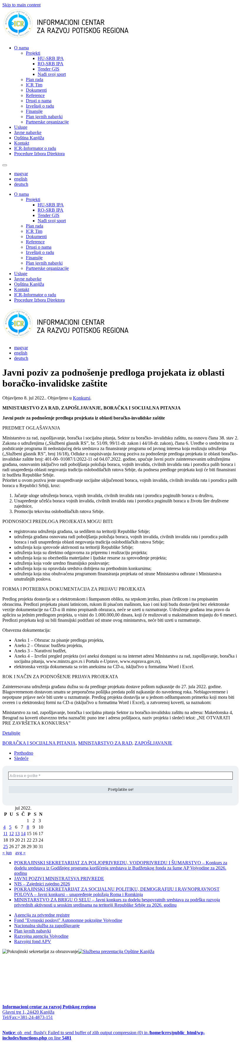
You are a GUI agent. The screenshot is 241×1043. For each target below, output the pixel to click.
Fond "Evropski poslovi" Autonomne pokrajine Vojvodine (68, 920)
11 (5, 833)
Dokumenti (36, 90)
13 (17, 833)
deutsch (21, 184)
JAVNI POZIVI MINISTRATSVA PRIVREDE (59, 878)
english (20, 178)
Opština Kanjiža (29, 137)
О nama (21, 47)
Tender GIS (48, 68)
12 (11, 833)
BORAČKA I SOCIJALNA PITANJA (39, 743)
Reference (35, 95)
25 (5, 846)
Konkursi (81, 397)
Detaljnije (11, 733)
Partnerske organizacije (47, 121)
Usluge (20, 127)
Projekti (33, 53)
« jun (7, 852)
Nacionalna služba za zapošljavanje (47, 925)
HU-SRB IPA (51, 58)
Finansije (34, 111)
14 (23, 833)
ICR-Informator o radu (35, 148)
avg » (20, 852)
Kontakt (21, 143)
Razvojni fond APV (32, 941)
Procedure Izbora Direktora (39, 153)
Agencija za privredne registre (42, 914)
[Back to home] (75, 37)
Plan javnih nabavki (44, 116)
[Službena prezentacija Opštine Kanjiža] (116, 951)
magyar (21, 173)
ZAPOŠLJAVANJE (153, 743)
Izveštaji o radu (40, 105)
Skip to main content (21, 4)
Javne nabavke (27, 132)
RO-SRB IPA (50, 63)
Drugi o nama (38, 100)
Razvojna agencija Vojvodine (41, 936)
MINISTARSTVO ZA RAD (105, 743)
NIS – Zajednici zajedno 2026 (42, 883)
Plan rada (34, 79)
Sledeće (21, 758)
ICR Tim (34, 84)
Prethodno (23, 753)
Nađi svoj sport (52, 74)
